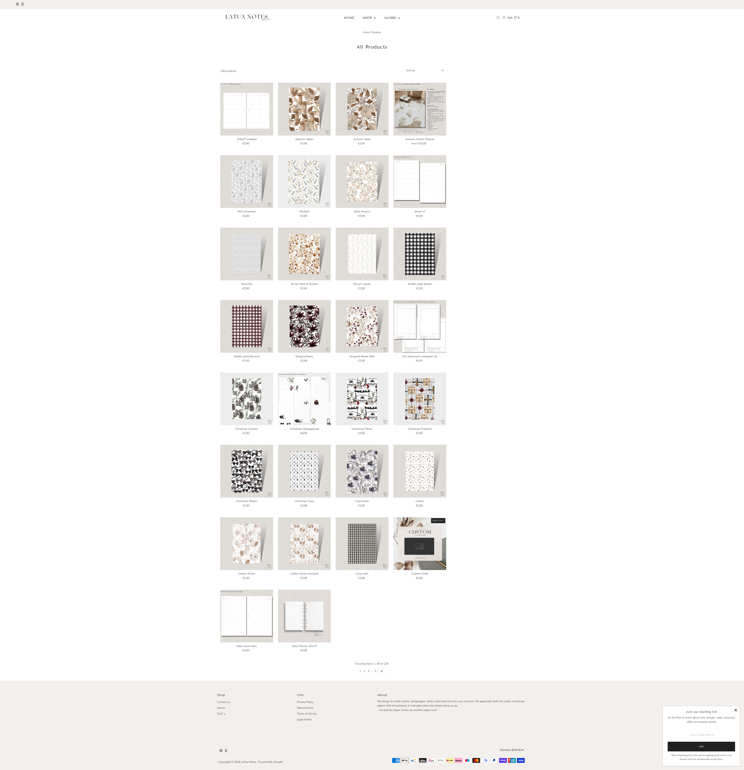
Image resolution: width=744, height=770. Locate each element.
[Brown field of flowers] (304, 253)
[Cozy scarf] (362, 543)
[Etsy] (23, 4)
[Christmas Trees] (304, 471)
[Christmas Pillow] (362, 398)
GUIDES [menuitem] (390, 18)
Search (221, 708)
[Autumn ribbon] (304, 109)
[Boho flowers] (362, 181)
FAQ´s (221, 714)
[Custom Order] (419, 543)
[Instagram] (17, 4)
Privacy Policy (305, 702)
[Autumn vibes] (362, 109)
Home (366, 32)
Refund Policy (305, 708)
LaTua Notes (248, 762)
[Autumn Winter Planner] (419, 109)
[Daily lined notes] (246, 616)
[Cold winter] (362, 471)
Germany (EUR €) (510, 750)
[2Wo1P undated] (246, 109)
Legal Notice (304, 719)
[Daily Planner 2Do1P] (304, 616)
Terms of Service (307, 714)
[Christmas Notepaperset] (304, 398)
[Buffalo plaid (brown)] (246, 326)
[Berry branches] (246, 181)
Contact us (223, 702)
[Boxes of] (419, 181)
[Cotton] (419, 471)
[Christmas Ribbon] (246, 471)
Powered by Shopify (270, 762)
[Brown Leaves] (362, 253)
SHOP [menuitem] (368, 18)
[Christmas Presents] (419, 398)
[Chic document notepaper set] (419, 326)
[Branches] (246, 253)
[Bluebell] (304, 181)
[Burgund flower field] (362, 326)
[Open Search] (498, 17)
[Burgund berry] (304, 326)
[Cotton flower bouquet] (304, 543)
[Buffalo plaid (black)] (419, 253)
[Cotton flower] (246, 543)
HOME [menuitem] (349, 18)
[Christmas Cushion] (246, 398)
